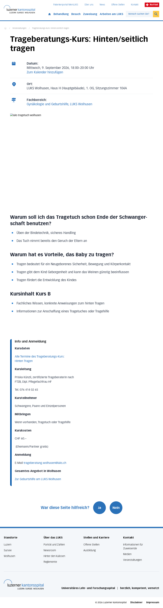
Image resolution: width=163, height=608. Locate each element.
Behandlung (61, 14)
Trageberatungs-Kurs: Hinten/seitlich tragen (50, 28)
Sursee (8, 550)
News (102, 4)
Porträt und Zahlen (54, 544)
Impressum (152, 602)
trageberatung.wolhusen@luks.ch (45, 463)
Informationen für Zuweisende (133, 546)
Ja (99, 508)
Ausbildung (89, 550)
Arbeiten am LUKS (111, 14)
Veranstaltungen (19, 28)
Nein (116, 508)
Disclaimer (136, 602)
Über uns (89, 4)
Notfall (154, 4)
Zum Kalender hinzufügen (45, 72)
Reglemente (50, 561)
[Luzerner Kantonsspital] (24, 584)
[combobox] (139, 14)
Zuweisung (90, 14)
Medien (127, 554)
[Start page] (49, 13)
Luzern (7, 544)
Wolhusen (9, 556)
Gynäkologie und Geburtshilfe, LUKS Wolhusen (59, 104)
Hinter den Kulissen (54, 556)
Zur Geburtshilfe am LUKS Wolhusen (38, 479)
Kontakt (134, 4)
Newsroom (50, 550)
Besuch (76, 14)
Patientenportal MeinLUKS (65, 4)
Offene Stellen (118, 4)
